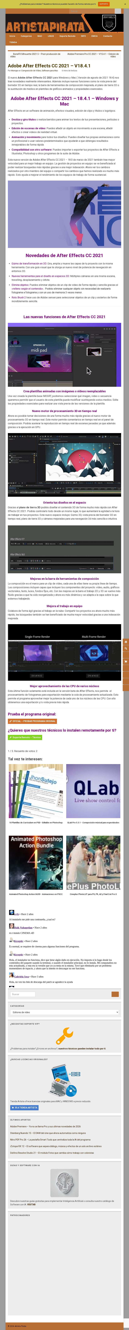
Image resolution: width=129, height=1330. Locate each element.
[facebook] (9, 10)
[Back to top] (122, 1311)
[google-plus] (30, 10)
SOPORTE (104, 4)
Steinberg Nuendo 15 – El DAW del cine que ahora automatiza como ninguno (48, 1133)
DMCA (94, 36)
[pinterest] (35, 10)
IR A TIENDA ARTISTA (26, 1107)
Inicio (12, 36)
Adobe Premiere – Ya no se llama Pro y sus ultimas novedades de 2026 (45, 1126)
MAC (39, 36)
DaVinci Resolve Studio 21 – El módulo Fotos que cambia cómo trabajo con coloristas (52, 1153)
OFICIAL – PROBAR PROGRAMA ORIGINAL (34, 721)
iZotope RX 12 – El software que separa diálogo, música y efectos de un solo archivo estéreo (56, 1146)
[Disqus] (64, 948)
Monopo (14, 71)
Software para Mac (50, 71)
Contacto (107, 36)
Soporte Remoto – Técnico (27, 737)
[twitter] (14, 10)
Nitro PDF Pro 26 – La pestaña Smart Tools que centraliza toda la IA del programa (50, 1139)
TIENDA (13, 42)
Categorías (26, 36)
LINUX (50, 36)
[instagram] (19, 10)
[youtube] (24, 10)
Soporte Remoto (67, 36)
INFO (83, 36)
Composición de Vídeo (31, 71)
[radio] (9, 746)
